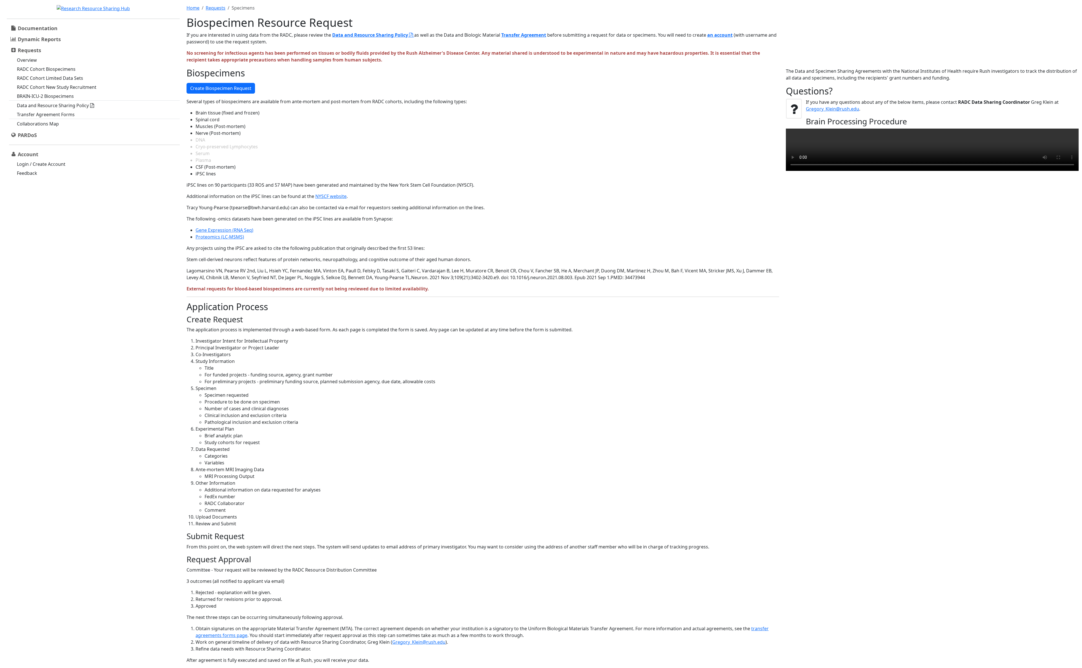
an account (720, 35)
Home (193, 8)
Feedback (27, 173)
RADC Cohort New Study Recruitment (56, 87)
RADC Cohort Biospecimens (46, 69)
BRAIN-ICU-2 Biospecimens (45, 96)
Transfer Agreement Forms (46, 114)
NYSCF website (331, 196)
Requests (215, 8)
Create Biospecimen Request (220, 88)
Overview (27, 60)
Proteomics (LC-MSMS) (220, 237)
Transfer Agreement (523, 35)
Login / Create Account (41, 164)
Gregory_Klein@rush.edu (418, 642)
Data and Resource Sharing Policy (53, 105)
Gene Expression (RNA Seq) (224, 230)
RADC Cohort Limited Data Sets (50, 78)
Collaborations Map (38, 124)
